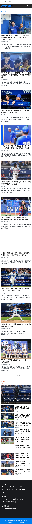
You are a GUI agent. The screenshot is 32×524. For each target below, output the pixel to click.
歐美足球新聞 (8, 499)
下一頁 (18, 376)
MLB (14, 499)
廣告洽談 (16, 522)
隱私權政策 (10, 522)
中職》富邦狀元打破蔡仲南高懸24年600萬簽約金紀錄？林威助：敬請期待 (22, 431)
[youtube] (29, 2)
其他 (3, 499)
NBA (4, 501)
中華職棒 (22, 499)
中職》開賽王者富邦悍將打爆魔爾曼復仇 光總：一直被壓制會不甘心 (16, 290)
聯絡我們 (22, 522)
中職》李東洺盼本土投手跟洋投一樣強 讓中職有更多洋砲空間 (16, 325)
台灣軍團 (8, 501)
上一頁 (13, 376)
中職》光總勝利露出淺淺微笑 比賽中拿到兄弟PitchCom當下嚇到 (16, 111)
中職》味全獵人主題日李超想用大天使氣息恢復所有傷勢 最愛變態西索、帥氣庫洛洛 (22, 455)
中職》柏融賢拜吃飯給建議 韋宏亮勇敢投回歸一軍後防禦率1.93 (22, 447)
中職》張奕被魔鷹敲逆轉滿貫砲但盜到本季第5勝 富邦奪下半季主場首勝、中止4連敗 (23, 423)
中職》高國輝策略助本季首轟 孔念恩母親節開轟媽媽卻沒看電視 (16, 183)
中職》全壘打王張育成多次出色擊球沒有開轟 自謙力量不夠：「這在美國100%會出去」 (17, 399)
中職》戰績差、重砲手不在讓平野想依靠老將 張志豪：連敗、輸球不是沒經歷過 (16, 218)
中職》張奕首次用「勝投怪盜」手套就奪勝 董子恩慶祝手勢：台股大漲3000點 (23, 416)
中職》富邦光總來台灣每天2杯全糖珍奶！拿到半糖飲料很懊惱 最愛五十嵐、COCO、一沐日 (15, 37)
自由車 (18, 501)
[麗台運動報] (7, 5)
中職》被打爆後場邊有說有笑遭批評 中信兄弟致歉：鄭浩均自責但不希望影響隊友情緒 (16, 75)
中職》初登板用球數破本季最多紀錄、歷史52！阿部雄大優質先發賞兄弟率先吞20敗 (16, 147)
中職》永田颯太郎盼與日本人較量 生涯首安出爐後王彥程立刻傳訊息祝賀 (22, 471)
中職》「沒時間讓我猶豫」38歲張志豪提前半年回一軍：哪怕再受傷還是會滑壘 (15, 254)
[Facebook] (26, 2)
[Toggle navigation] (30, 6)
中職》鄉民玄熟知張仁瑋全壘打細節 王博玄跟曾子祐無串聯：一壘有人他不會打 (22, 463)
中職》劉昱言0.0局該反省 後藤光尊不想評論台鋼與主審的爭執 (23, 408)
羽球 (17, 499)
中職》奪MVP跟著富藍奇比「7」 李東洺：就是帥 (14, 361)
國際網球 (13, 501)
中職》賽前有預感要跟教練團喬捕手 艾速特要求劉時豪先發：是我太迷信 (22, 439)
